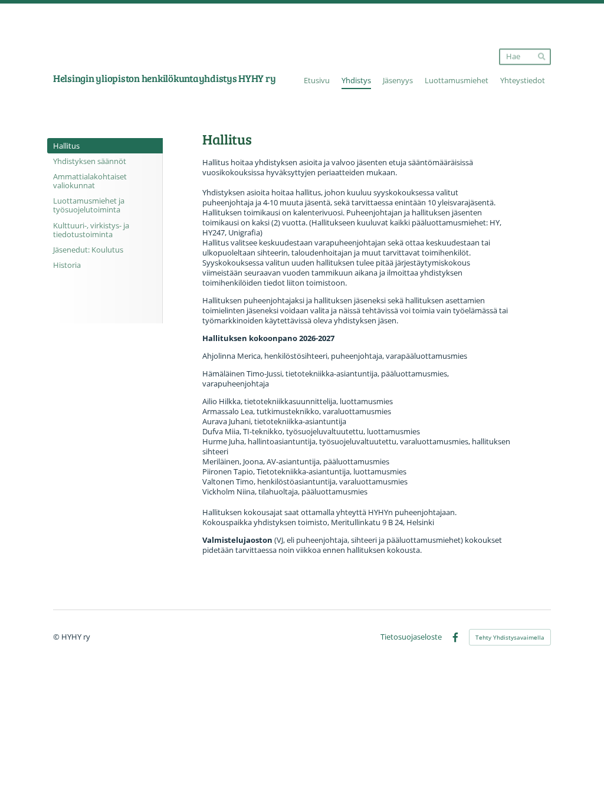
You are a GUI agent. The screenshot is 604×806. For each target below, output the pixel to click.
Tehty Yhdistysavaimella (509, 637)
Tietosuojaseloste (411, 637)
